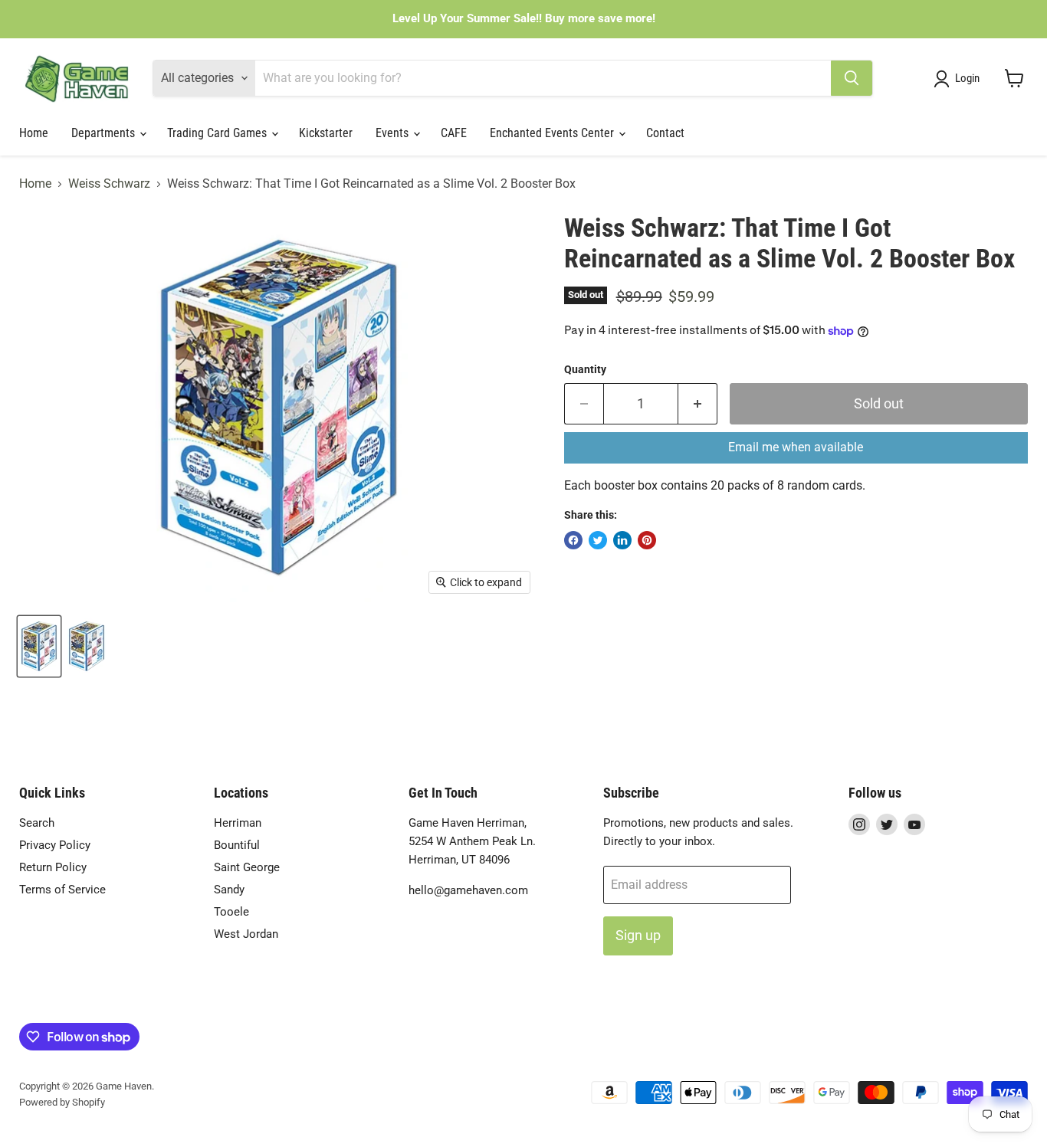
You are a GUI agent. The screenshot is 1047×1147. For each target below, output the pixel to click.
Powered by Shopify (62, 1102)
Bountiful (237, 845)
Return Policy (53, 867)
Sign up (638, 935)
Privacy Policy (54, 845)
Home (33, 133)
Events (394, 133)
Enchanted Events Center (553, 133)
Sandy (229, 889)
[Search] (851, 78)
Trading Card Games (218, 133)
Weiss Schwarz (109, 184)
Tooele (231, 912)
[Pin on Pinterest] (647, 540)
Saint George (247, 867)
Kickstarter (326, 133)
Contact (665, 133)
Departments (104, 133)
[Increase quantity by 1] (697, 404)
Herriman (237, 823)
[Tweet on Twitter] (598, 540)
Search (36, 823)
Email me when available (795, 447)
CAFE (454, 133)
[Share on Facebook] (573, 540)
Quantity (585, 369)
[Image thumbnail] (86, 646)
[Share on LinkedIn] (622, 540)
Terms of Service (62, 889)
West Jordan (246, 934)
